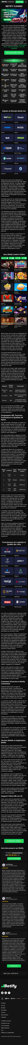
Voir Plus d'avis (14, 965)
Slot (23, 258)
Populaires (3, 258)
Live (11, 258)
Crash (16, 258)
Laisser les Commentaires (14, 858)
